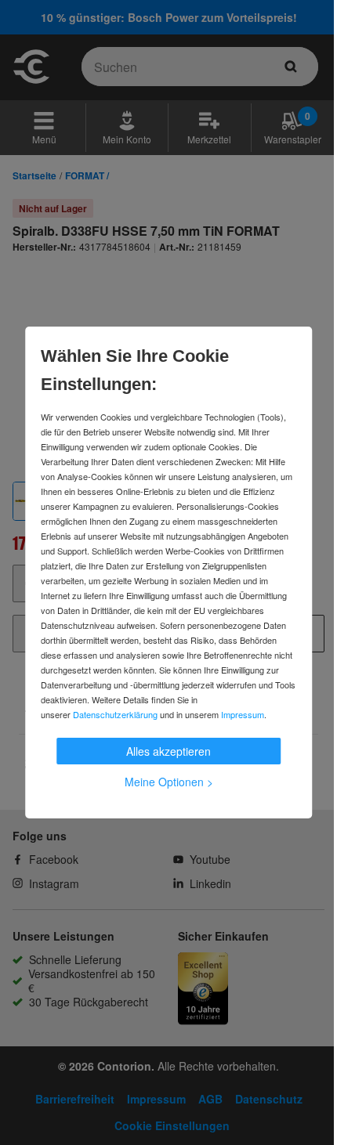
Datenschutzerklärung (115, 714)
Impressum (242, 714)
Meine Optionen (169, 781)
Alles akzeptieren (168, 751)
